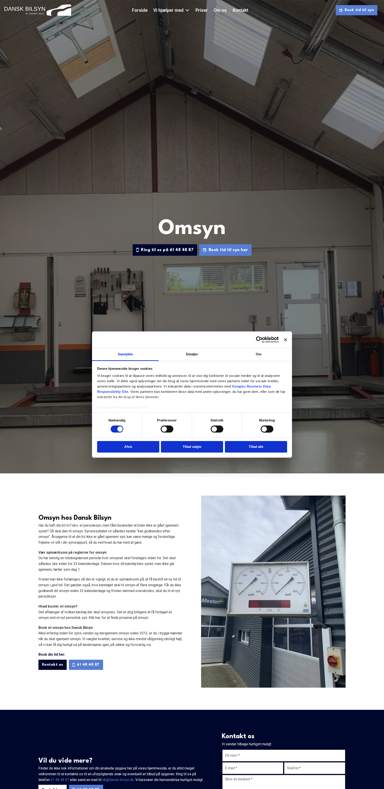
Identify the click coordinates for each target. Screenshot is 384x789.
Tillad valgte (192, 447)
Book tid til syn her (228, 250)
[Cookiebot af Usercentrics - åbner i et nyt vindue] (259, 339)
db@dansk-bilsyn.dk (118, 780)
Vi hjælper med (168, 10)
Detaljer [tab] (192, 354)
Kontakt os (52, 665)
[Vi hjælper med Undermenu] (187, 10)
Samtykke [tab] (125, 354)
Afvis (128, 447)
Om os (220, 10)
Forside (140, 10)
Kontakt (240, 10)
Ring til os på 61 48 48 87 (167, 250)
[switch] (167, 429)
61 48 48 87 (88, 665)
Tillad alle (256, 447)
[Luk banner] (285, 339)
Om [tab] (258, 354)
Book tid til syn (359, 10)
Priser (202, 10)
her (145, 407)
